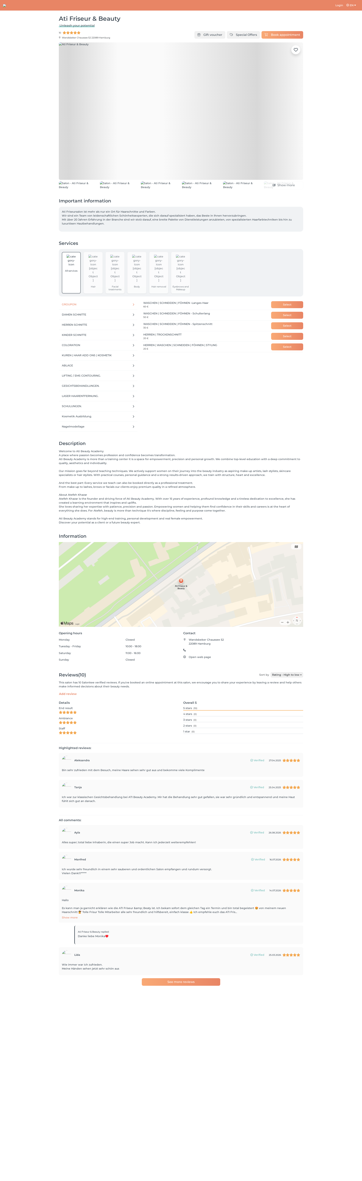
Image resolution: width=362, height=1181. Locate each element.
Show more (70, 917)
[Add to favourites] (295, 49)
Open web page (200, 657)
